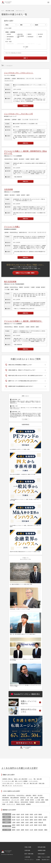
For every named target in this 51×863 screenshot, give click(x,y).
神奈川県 (40, 817)
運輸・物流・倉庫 (33, 783)
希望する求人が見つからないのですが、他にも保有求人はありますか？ (25, 375)
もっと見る (25, 419)
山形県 (35, 814)
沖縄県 (45, 830)
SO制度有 (11, 802)
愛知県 (44, 819)
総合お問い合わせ (45, 859)
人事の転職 (27, 857)
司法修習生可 (30, 36)
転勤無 (46, 799)
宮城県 (27, 814)
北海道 (13, 814)
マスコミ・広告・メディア (8, 783)
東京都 (13, 817)
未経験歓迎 (28, 804)
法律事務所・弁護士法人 (7, 779)
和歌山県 (40, 822)
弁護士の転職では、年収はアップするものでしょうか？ (21, 370)
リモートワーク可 (31, 44)
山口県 (31, 825)
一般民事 (40, 36)
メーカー (30, 779)
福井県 (27, 819)
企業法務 (9, 34)
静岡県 (40, 819)
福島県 (40, 814)
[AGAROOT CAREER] (6, 2)
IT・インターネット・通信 (8, 781)
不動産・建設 (41, 783)
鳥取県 (13, 825)
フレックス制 (5, 802)
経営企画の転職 (41, 847)
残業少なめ (17, 802)
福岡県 (13, 830)
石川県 (22, 819)
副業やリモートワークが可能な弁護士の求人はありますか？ (23, 381)
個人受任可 (40, 34)
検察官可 (29, 34)
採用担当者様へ (41, 854)
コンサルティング (18, 783)
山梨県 (45, 817)
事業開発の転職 (41, 850)
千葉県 (35, 817)
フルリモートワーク (10, 804)
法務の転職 (27, 850)
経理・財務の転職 (29, 854)
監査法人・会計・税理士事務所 (20, 779)
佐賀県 (18, 830)
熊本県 (27, 830)
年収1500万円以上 (20, 44)
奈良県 (35, 822)
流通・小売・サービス (7, 785)
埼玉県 (31, 817)
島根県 (18, 825)
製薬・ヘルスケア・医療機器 (21, 781)
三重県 (13, 822)
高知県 (13, 827)
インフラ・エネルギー (33, 781)
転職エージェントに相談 (44, 857)
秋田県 (31, 814)
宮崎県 (35, 830)
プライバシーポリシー (29, 859)
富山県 (18, 819)
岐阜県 (35, 819)
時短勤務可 (31, 802)
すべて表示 (25, 47)
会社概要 (38, 859)
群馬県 (27, 817)
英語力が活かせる (6, 799)
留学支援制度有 (10, 36)
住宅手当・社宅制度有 (40, 802)
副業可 (39, 44)
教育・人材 (26, 783)
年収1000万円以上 (10, 44)
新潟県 (13, 819)
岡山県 (22, 825)
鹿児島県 (40, 830)
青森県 (18, 814)
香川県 (40, 825)
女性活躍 (27, 799)
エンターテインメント (18, 785)
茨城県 (18, 817)
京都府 (22, 822)
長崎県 (22, 830)
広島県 (27, 825)
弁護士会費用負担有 (20, 37)
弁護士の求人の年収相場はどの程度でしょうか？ (20, 364)
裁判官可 (9, 39)
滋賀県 (18, 822)
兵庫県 (31, 822)
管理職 (3, 804)
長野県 (31, 819)
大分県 (31, 830)
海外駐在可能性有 (24, 802)
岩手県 (22, 814)
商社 (35, 779)
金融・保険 (39, 779)
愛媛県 (44, 825)
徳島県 (35, 825)
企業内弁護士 (20, 34)
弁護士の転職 (28, 847)
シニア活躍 (37, 799)
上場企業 (36, 797)
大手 (28, 797)
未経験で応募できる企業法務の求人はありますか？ (20, 386)
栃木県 (22, 817)
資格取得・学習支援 (20, 804)
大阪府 (27, 822)
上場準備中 (41, 797)
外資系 (31, 797)
